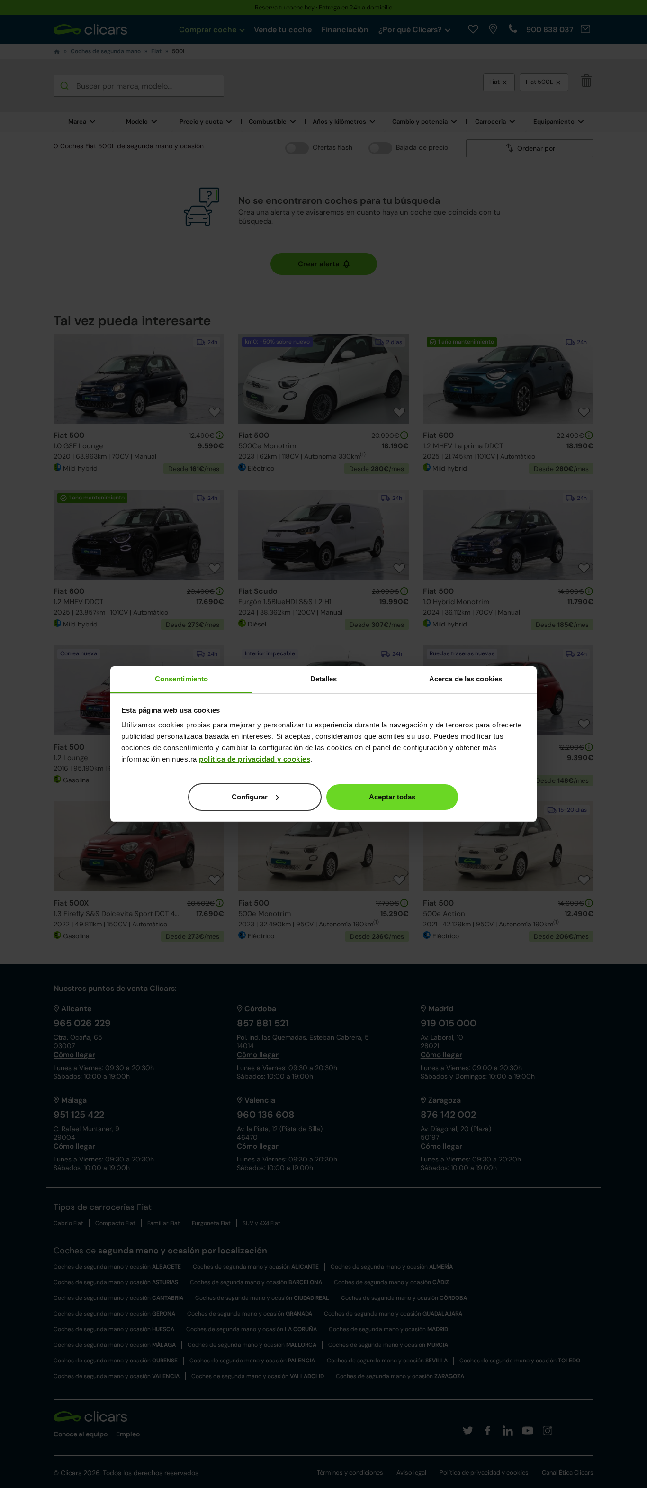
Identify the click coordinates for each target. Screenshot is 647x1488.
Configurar (250, 797)
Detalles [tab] (323, 679)
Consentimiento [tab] (181, 679)
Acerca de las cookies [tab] (465, 679)
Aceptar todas (392, 797)
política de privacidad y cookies (254, 759)
